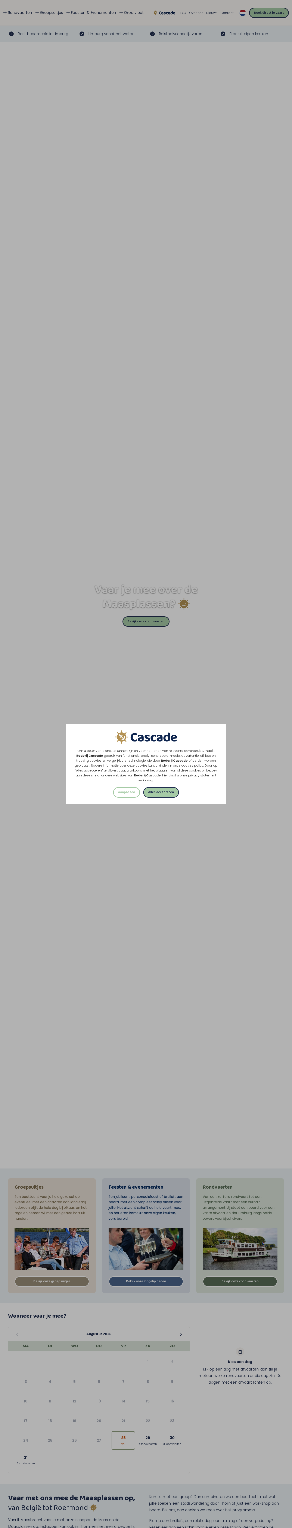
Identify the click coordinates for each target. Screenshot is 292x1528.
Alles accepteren (161, 792)
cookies (96, 760)
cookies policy (192, 765)
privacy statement (202, 775)
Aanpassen (126, 792)
